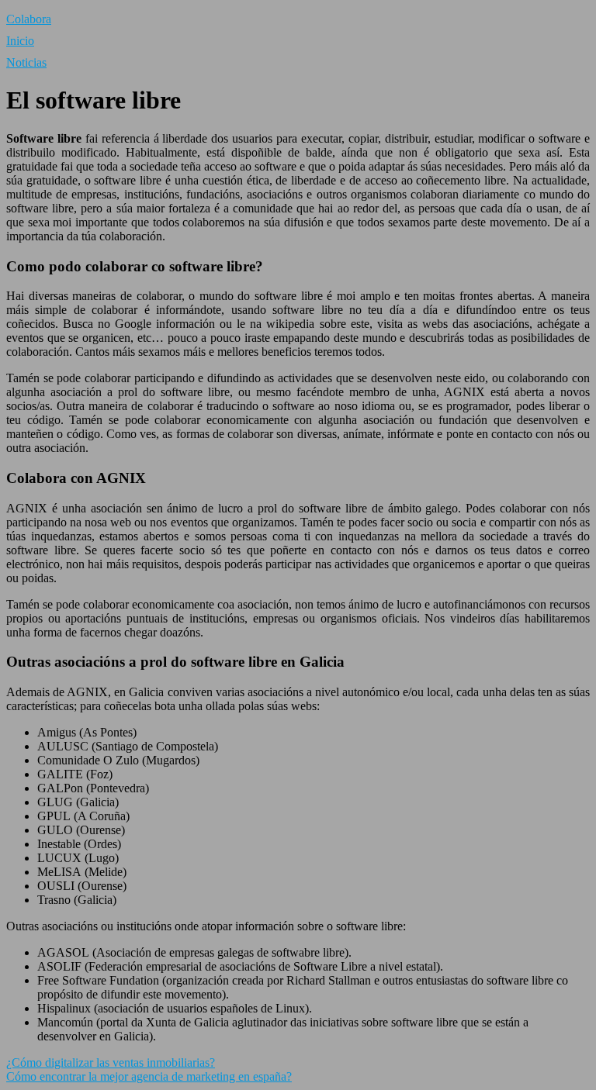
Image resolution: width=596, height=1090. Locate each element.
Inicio (20, 40)
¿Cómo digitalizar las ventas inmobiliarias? (110, 1062)
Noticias (26, 62)
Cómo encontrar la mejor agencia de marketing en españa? (149, 1076)
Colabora (28, 19)
